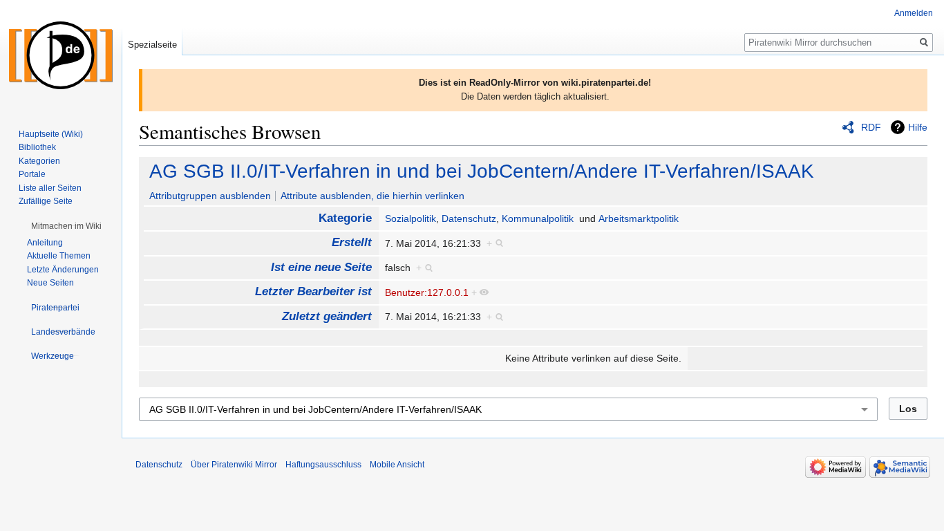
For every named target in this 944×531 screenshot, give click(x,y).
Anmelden (913, 13)
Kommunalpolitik (538, 218)
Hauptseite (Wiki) (51, 134)
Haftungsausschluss (323, 464)
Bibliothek (37, 147)
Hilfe (917, 127)
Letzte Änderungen (63, 269)
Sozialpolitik (410, 218)
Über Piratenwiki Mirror (234, 464)
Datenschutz (469, 218)
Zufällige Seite (46, 201)
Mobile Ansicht (397, 464)
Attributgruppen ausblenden (210, 195)
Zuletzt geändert (327, 316)
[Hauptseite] (61, 55)
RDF (871, 127)
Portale (32, 174)
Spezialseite (152, 44)
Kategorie (345, 218)
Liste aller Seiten (50, 188)
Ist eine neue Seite (321, 267)
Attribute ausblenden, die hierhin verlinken (372, 195)
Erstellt (352, 242)
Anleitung (45, 243)
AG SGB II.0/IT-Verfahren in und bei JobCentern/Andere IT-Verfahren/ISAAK (481, 171)
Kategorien (39, 161)
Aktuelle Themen (59, 256)
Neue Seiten (50, 283)
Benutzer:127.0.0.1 (427, 292)
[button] (66, 226)
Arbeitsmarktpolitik (638, 218)
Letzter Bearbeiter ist (313, 291)
